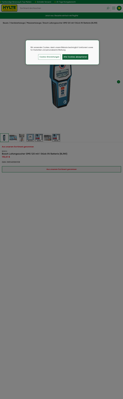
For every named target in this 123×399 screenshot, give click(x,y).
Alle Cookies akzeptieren (75, 57)
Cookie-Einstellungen (49, 57)
